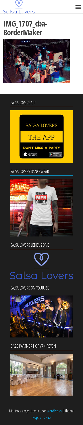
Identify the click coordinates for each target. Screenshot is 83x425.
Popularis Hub (42, 417)
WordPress (54, 411)
